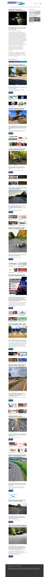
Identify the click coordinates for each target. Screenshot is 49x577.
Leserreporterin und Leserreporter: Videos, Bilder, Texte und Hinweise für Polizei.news (17, 275)
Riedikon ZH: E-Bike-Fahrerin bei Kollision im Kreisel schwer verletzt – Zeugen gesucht (17, 365)
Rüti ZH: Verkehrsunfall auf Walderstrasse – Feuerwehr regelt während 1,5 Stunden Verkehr (18, 65)
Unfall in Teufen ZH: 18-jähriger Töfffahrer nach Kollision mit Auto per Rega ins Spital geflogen (18, 526)
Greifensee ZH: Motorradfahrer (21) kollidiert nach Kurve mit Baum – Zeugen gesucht (17, 149)
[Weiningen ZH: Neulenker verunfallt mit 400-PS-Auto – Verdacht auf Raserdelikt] (18, 508)
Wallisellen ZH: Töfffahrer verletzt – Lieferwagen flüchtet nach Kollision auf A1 (17, 416)
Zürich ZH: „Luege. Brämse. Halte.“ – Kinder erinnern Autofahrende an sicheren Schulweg (17, 324)
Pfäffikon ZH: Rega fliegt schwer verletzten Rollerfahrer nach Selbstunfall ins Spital (17, 228)
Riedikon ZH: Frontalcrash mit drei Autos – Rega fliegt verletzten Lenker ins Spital (17, 109)
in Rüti (9, 88)
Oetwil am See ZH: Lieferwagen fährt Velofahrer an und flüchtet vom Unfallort (18, 188)
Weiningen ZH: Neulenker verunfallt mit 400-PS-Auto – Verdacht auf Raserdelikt (17, 500)
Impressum (10, 565)
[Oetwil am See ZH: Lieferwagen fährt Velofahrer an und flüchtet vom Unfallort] (18, 197)
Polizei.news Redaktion (14, 165)
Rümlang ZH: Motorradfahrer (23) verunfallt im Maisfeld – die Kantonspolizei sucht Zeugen (17, 455)
